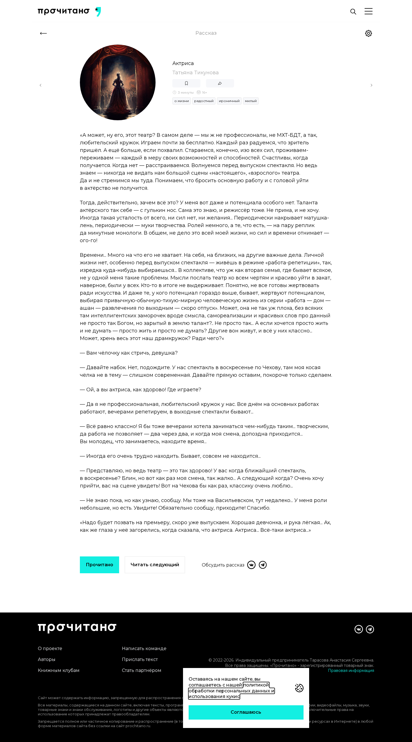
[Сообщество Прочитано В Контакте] (359, 629)
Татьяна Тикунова (195, 73)
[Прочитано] (63, 12)
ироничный (229, 101)
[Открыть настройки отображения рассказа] (368, 33)
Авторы (46, 659)
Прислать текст (140, 659)
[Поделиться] (220, 83)
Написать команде (144, 648)
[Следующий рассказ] (371, 85)
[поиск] (353, 12)
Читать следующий (155, 564)
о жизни (181, 101)
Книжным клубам (59, 670)
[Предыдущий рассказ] (40, 85)
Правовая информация (351, 670)
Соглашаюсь (246, 712)
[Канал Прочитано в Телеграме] (370, 629)
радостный (204, 101)
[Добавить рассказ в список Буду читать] (186, 83)
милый (251, 101)
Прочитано (99, 564)
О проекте (50, 648)
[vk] (251, 565)
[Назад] (43, 33)
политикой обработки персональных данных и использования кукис (231, 690)
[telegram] (262, 565)
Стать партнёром (141, 670)
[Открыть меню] (368, 12)
